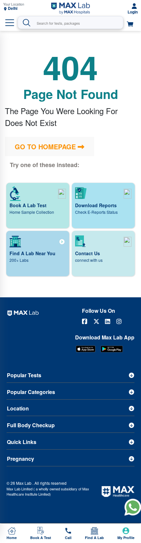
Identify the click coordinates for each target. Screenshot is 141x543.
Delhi (12, 8)
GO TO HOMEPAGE (46, 146)
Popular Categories (31, 392)
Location (18, 408)
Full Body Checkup (31, 425)
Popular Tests (24, 375)
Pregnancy (20, 458)
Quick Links (21, 442)
